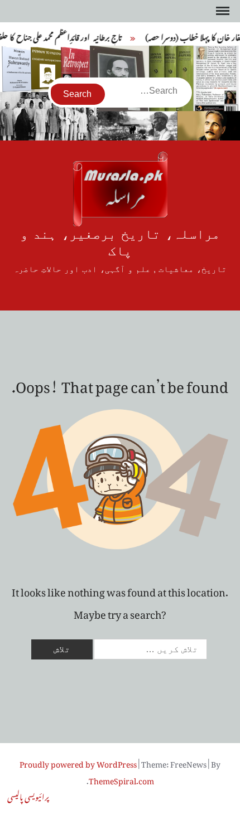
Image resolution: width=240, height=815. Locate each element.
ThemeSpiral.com (121, 779)
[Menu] (221, 11)
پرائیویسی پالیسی (28, 795)
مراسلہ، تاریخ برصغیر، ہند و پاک (119, 243)
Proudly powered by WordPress (78, 762)
